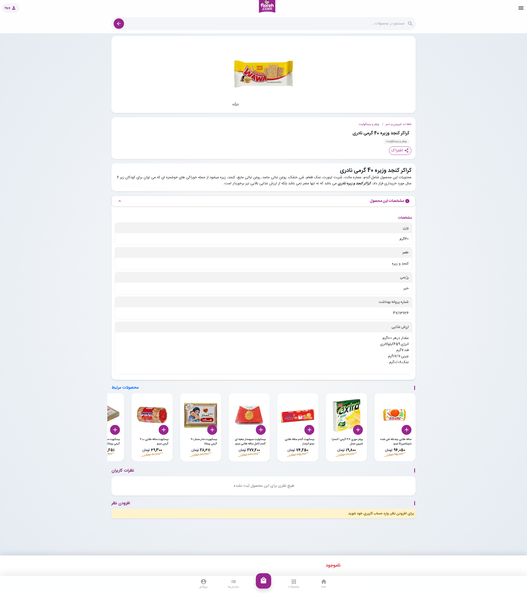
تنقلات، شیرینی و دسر (398, 124)
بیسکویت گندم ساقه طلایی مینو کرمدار (299, 441)
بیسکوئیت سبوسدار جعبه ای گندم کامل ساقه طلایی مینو (250, 441)
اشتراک (400, 150)
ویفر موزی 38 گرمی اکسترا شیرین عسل (347, 441)
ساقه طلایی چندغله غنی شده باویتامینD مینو (395, 441)
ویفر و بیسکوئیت (369, 124)
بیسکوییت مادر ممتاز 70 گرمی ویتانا (203, 441)
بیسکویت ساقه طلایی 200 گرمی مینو (154, 441)
